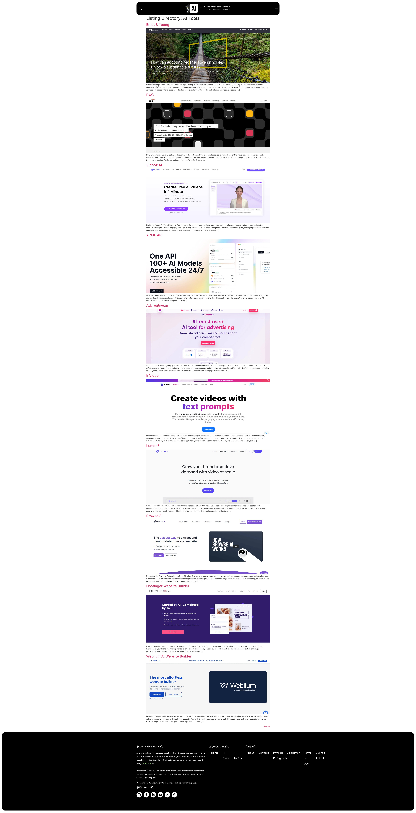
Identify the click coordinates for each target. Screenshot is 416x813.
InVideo (152, 375)
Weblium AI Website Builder (168, 656)
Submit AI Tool (320, 755)
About (250, 752)
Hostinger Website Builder (167, 586)
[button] (140, 8)
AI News (226, 755)
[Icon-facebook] (146, 794)
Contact (147, 763)
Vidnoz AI (154, 165)
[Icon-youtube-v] (160, 794)
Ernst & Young (157, 24)
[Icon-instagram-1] (139, 794)
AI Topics (238, 755)
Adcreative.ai (157, 305)
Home (214, 752)
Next (267, 726)
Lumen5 (153, 446)
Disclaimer (293, 752)
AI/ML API (154, 235)
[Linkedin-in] (153, 794)
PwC (150, 95)
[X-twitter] (167, 794)
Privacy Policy (277, 755)
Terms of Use (307, 758)
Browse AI (154, 516)
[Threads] (174, 794)
